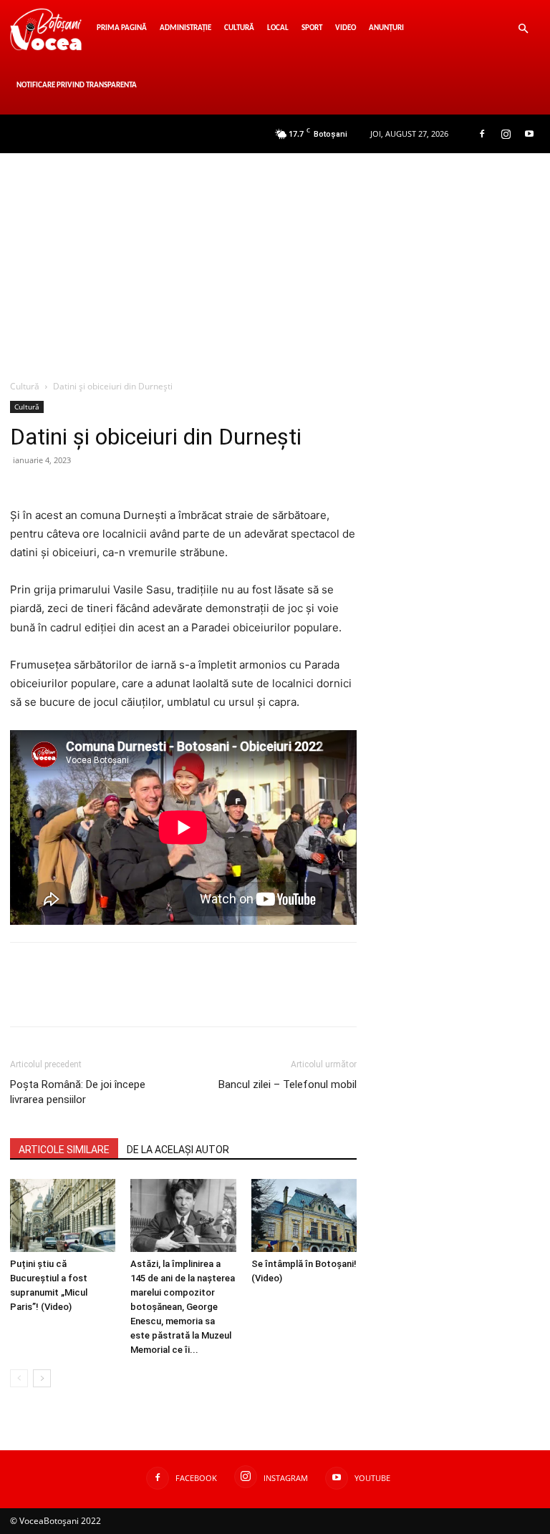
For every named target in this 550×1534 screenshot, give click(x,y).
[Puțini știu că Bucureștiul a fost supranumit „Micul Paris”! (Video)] (62, 1215)
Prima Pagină (122, 28)
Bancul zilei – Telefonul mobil (287, 1084)
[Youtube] (529, 134)
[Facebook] (482, 134)
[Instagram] (505, 134)
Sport (311, 28)
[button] (523, 29)
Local (278, 28)
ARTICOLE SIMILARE (64, 1149)
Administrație (185, 28)
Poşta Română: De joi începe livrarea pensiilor (77, 1092)
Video (345, 28)
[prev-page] (19, 1378)
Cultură (239, 28)
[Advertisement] (275, 260)
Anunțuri (386, 28)
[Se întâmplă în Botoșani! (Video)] (304, 1215)
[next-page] (42, 1378)
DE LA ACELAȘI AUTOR (178, 1149)
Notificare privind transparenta (76, 85)
